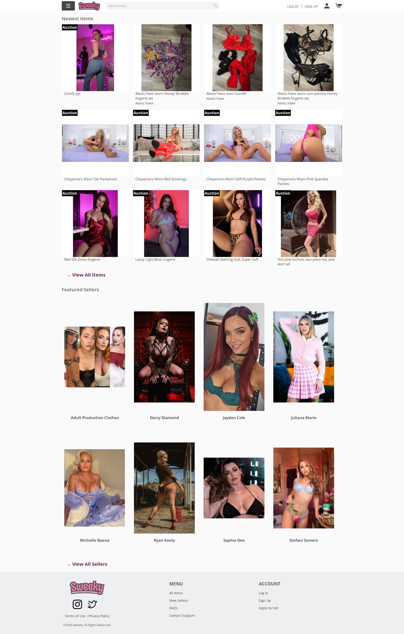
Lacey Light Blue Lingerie (155, 259)
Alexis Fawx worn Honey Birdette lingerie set (162, 95)
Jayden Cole (234, 417)
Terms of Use (75, 616)
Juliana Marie (304, 417)
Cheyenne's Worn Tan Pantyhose (90, 179)
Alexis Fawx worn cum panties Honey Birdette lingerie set (308, 95)
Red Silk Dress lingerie (82, 259)
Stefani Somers (303, 540)
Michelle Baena (94, 540)
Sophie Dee (234, 540)
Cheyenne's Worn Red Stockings (161, 179)
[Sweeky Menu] (68, 6)
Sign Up (265, 600)
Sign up (311, 6)
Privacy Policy (99, 616)
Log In (292, 6)
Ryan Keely (164, 540)
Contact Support (182, 615)
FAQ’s (173, 608)
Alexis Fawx (144, 103)
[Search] (215, 6)
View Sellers (178, 600)
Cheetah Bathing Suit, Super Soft (232, 259)
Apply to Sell (268, 608)
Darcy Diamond (164, 417)
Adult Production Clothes (95, 417)
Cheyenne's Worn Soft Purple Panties (236, 179)
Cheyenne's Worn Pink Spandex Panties (303, 181)
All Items (176, 593)
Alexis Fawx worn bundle (226, 93)
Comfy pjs (72, 93)
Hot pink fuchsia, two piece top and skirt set (306, 261)
